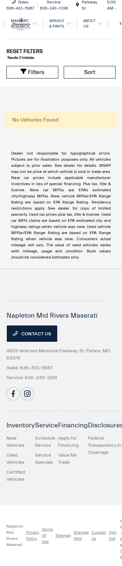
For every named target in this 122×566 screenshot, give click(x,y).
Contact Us (35, 334)
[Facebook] (13, 394)
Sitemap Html (81, 535)
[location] (77, 5)
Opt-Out (113, 535)
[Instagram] (27, 394)
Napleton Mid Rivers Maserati (14, 535)
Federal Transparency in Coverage (104, 445)
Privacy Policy (32, 535)
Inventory (20, 425)
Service (46, 425)
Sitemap (63, 535)
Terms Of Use (47, 535)
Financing (73, 425)
